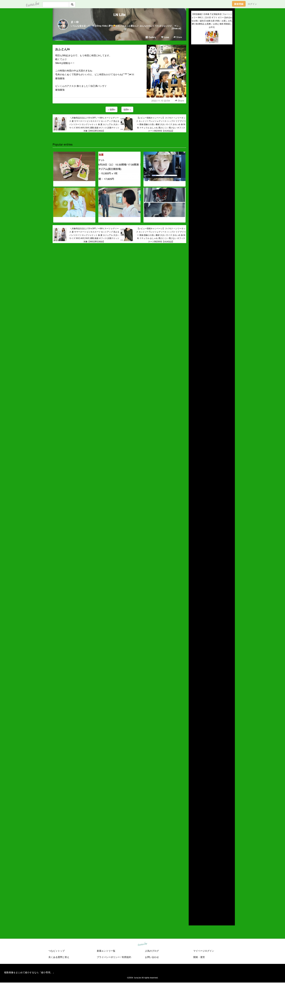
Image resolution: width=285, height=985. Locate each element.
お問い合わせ (152, 957)
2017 (193, 898)
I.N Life (119, 14)
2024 (193, 871)
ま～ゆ (75, 22)
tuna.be (142, 944)
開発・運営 (199, 957)
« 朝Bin (111, 109)
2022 (193, 878)
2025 (193, 867)
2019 (193, 890)
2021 (193, 882)
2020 (193, 886)
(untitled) (195, 58)
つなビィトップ (56, 950)
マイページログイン (203, 950)
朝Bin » (127, 109)
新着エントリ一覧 (106, 950)
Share (179, 37)
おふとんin (62, 49)
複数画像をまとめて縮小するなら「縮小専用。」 (29, 972)
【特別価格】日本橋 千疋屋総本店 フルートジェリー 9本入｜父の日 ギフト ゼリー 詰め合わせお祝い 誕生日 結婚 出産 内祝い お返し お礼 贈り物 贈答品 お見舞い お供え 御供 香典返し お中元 (211, 20)
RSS (196, 919)
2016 (193, 901)
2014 (193, 909)
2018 (193, 894)
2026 (193, 863)
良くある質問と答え (58, 957)
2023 (193, 875)
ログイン (252, 3)
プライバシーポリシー (108, 957)
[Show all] (176, 28)
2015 (193, 905)
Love (166, 37)
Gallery (152, 37)
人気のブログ (152, 950)
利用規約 (126, 957)
